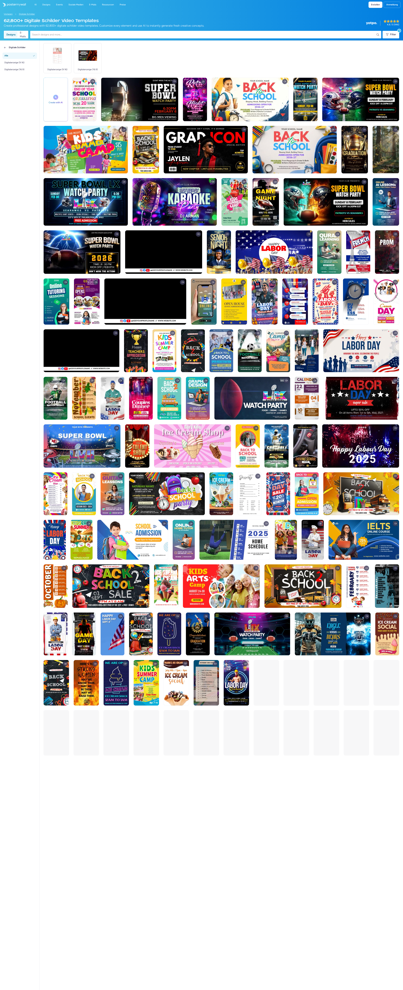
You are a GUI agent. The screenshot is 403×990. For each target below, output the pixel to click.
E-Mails (23, 34)
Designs (10, 34)
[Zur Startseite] (13, 5)
